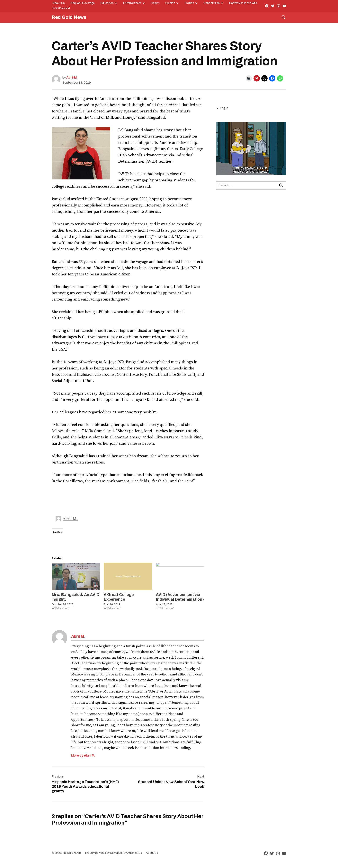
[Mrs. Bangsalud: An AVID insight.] (76, 576)
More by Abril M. (83, 755)
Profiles (189, 3)
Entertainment (132, 3)
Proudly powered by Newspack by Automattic (113, 852)
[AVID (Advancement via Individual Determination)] (180, 576)
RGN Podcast (61, 8)
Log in (224, 108)
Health (155, 3)
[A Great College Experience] (128, 576)
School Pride (212, 3)
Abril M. (72, 77)
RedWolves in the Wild (243, 3)
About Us (59, 3)
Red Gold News (69, 17)
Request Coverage (83, 3)
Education (107, 3)
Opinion (170, 3)
